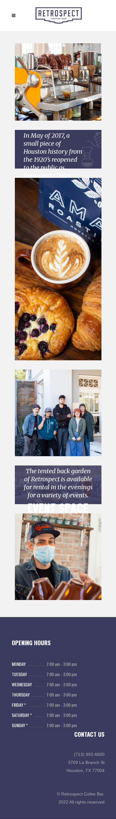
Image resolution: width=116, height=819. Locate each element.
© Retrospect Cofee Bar (80, 793)
